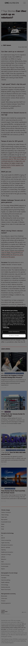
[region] (14, 323)
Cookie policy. (6, 327)
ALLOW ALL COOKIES (14, 335)
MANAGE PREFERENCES (14, 331)
